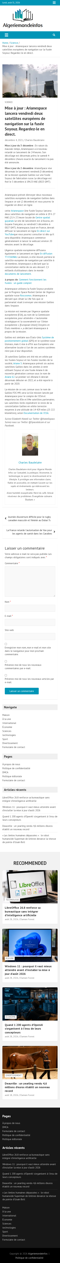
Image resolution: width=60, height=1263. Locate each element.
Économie (7, 727)
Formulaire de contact (13, 747)
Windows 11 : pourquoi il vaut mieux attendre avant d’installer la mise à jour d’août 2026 (28, 970)
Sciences (6, 731)
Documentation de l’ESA (36, 413)
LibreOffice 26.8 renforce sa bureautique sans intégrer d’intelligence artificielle (22, 911)
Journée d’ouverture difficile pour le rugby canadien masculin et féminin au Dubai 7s (29, 518)
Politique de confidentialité (16, 768)
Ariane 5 (17, 363)
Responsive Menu (54, 2)
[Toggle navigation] (6, 35)
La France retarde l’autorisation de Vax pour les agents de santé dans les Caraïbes (29, 532)
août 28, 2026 (11, 919)
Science (9, 102)
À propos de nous (11, 764)
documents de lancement (18, 273)
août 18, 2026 (11, 1095)
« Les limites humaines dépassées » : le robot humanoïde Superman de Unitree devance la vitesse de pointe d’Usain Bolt (29, 839)
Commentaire (12, 563)
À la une (6, 719)
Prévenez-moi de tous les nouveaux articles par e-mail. (29, 680)
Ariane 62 (10, 376)
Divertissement (10, 743)
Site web (9, 630)
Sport (5, 739)
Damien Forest (27, 919)
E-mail (9, 615)
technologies (9, 735)
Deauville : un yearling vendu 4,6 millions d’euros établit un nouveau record (27, 1087)
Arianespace (17, 210)
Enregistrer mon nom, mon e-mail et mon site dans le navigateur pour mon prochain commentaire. (28, 651)
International (9, 723)
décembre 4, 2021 (14, 140)
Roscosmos (26, 295)
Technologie (12, 899)
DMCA (5, 772)
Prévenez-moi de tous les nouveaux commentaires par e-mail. (23, 666)
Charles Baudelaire (34, 140)
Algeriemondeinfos (38, 1253)
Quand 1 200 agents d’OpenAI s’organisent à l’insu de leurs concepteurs (24, 1028)
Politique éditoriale (12, 776)
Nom (8, 601)
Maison (6, 715)
